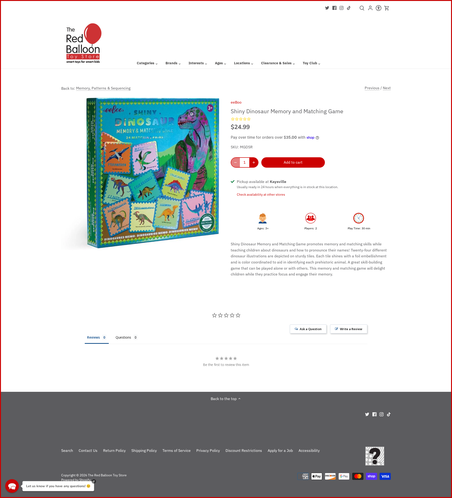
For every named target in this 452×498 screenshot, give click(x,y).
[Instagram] (341, 7)
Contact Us (88, 450)
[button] (12, 486)
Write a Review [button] (351, 329)
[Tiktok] (349, 7)
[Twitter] (327, 7)
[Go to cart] (387, 8)
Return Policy (114, 450)
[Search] (362, 9)
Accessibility (309, 450)
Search (67, 450)
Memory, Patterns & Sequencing (103, 88)
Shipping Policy (144, 450)
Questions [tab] (123, 337)
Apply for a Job (280, 450)
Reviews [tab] (93, 337)
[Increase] (253, 162)
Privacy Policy (208, 450)
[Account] (370, 9)
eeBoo (236, 102)
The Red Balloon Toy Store (107, 475)
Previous (372, 87)
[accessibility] (378, 9)
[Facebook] (334, 7)
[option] (140, 174)
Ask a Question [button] (311, 329)
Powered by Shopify (76, 480)
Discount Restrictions (244, 450)
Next (387, 87)
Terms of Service (176, 450)
